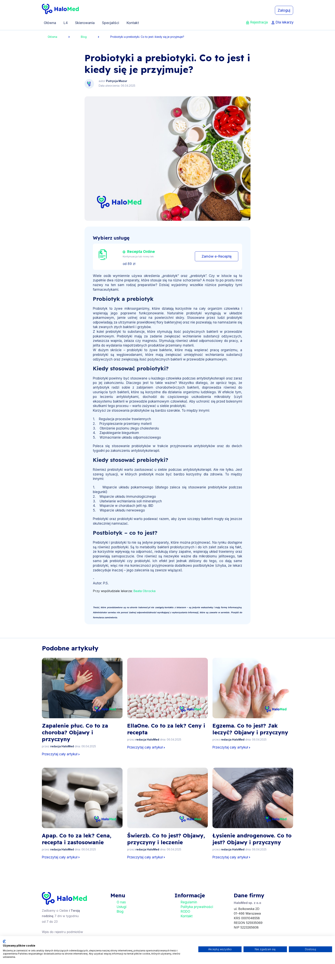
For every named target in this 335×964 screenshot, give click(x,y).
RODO (185, 911)
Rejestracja (259, 22)
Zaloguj (284, 10)
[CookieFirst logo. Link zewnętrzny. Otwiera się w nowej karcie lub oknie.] (4, 941)
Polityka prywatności (197, 907)
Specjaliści (110, 23)
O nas (121, 902)
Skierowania (85, 23)
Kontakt (132, 23)
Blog (84, 36)
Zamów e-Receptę (217, 256)
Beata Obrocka (144, 591)
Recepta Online (141, 251)
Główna (50, 23)
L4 (65, 23)
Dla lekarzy (284, 22)
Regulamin (189, 902)
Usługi (121, 907)
